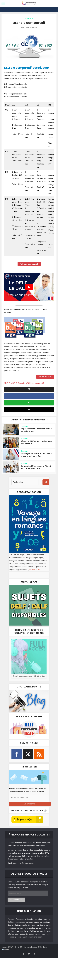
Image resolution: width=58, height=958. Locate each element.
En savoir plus (45, 377)
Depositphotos (28, 863)
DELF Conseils (18, 383)
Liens (45, 947)
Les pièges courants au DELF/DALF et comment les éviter (36, 454)
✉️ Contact (5, 949)
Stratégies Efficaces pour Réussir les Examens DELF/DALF (36, 467)
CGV (40, 947)
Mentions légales (30, 947)
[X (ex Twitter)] (28, 754)
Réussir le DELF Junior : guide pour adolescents (36, 442)
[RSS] (39, 754)
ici (48, 78)
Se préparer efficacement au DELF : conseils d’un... (37, 429)
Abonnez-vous (16, 900)
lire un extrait (34, 569)
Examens (29, 18)
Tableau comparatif (35, 383)
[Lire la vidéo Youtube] (29, 287)
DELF (7, 383)
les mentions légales (35, 937)
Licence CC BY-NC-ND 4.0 (11, 947)
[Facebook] (16, 754)
